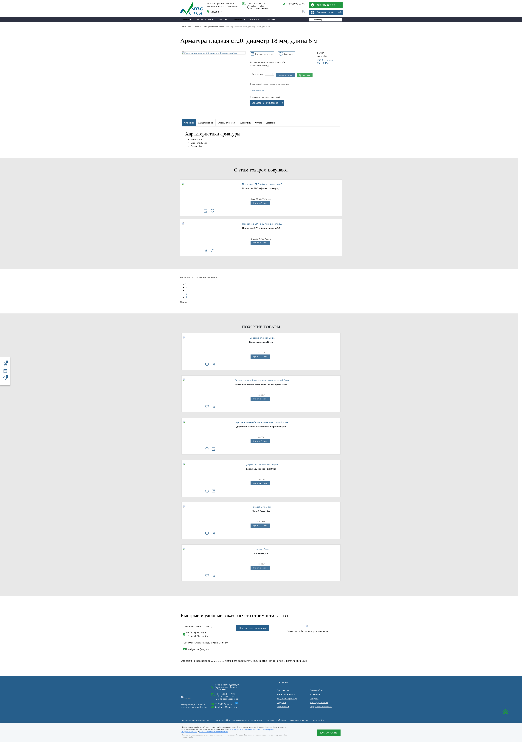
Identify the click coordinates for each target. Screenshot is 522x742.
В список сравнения (264, 54)
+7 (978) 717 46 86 (197, 635)
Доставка (270, 123)
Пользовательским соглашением (213, 732)
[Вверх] (505, 712)
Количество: (257, 74)
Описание (189, 123)
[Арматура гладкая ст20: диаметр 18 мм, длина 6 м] (214, 52)
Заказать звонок (325, 5)
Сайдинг (314, 698)
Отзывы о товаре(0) (227, 123)
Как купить (245, 123)
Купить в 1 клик (285, 75)
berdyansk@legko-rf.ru (200, 649)
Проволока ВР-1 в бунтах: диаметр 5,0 (261, 228)
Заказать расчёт (326, 12)
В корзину (306, 75)
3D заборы (315, 694)
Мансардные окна (319, 702)
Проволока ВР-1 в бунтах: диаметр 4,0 (261, 189)
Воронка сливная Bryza (261, 342)
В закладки (288, 54)
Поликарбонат (317, 690)
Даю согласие (328, 733)
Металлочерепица (286, 694)
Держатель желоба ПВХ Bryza (261, 469)
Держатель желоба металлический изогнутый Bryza (261, 384)
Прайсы (222, 19)
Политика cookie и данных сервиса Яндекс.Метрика (238, 720)
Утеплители (283, 706)
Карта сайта (318, 720)
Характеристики (205, 123)
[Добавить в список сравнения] (205, 210)
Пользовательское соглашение (195, 720)
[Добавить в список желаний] (212, 210)
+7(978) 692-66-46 (295, 3)
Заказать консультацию (265, 103)
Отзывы (254, 19)
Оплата (258, 123)
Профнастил (283, 690)
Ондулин (281, 702)
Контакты (269, 19)
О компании (203, 19)
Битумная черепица (287, 698)
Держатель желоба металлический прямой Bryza (261, 427)
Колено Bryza (261, 553)
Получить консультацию (253, 628)
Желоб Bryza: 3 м (261, 511)
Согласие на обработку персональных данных (287, 720)
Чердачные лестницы (321, 706)
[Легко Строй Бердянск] (191, 8)
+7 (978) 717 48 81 (196, 632)
